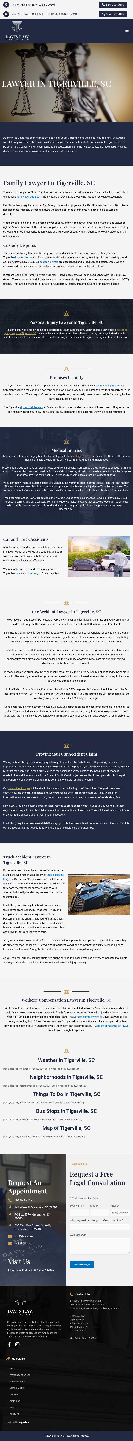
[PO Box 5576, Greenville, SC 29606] (10, 1215)
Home (13, 1368)
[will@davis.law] (10, 1236)
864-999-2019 (23, 1200)
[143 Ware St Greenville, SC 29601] (10, 1207)
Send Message (82, 1264)
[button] (127, 31)
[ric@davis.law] (10, 1243)
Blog (12, 1407)
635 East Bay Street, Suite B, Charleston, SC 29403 (45, 14)
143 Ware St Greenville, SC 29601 (35, 1207)
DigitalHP (24, 1422)
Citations (15, 1401)
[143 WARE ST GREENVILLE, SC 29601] (6, 5)
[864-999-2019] (10, 1200)
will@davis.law (23, 1236)
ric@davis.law (23, 1243)
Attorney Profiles (20, 1375)
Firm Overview (17, 1381)
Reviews (14, 1394)
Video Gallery (17, 1388)
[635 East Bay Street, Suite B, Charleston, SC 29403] (6, 14)
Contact (14, 1414)
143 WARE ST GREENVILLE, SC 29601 (33, 4)
